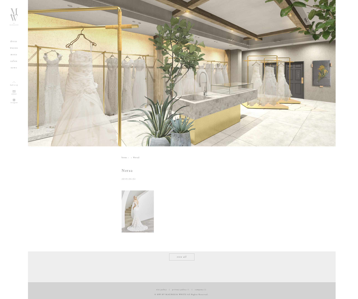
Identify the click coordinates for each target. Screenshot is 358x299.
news (14, 68)
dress (13, 41)
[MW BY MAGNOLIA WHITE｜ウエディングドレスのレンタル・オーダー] (14, 24)
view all (182, 257)
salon (14, 61)
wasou (14, 48)
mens (14, 54)
